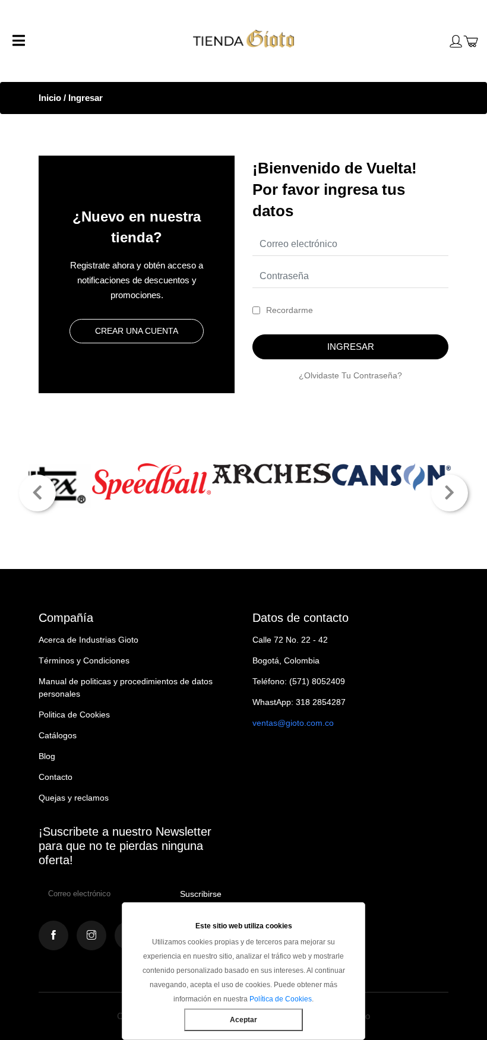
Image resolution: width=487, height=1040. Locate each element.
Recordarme (289, 310)
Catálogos (58, 735)
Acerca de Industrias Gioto (88, 639)
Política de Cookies (280, 999)
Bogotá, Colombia (286, 660)
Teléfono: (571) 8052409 (298, 681)
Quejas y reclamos (74, 797)
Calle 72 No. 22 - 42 (290, 639)
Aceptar (243, 1020)
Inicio (50, 98)
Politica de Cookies (74, 714)
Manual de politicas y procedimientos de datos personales (126, 687)
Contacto (55, 777)
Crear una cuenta (136, 331)
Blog (47, 756)
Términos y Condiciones (84, 660)
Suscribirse (201, 894)
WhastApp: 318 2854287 (299, 702)
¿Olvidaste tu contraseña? (350, 375)
